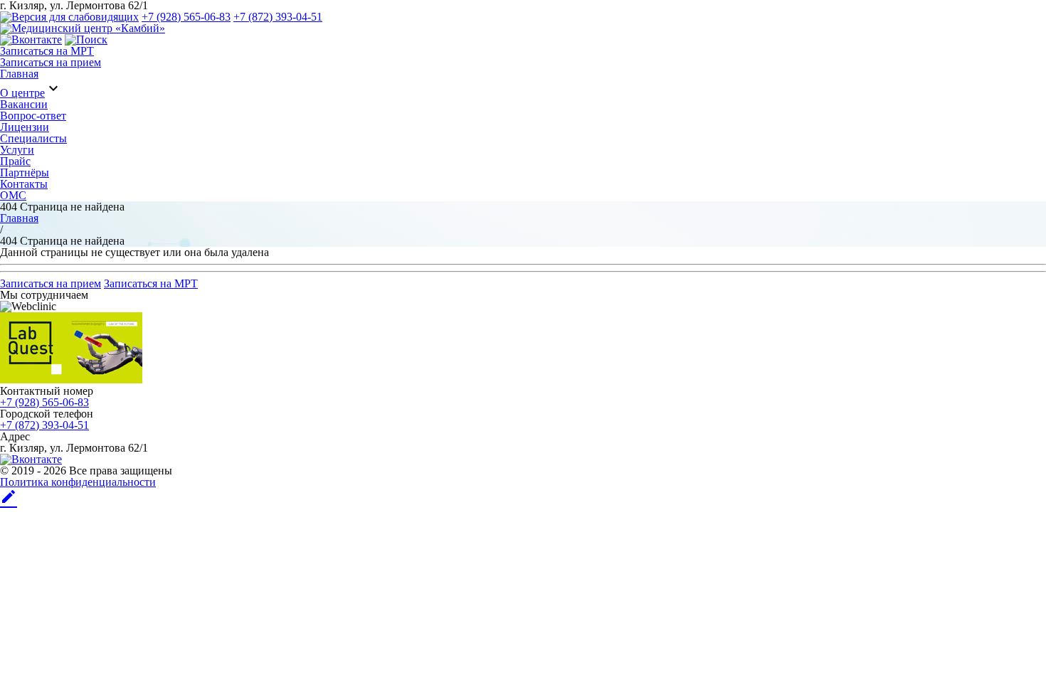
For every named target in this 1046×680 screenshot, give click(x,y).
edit (8, 496)
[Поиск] (86, 39)
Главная (19, 74)
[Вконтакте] (31, 39)
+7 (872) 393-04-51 (277, 17)
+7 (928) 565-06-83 (186, 17)
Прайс (15, 161)
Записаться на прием (50, 62)
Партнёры (24, 172)
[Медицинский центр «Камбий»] (82, 28)
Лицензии (24, 127)
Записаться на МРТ (47, 51)
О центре (22, 93)
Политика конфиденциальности (78, 482)
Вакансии (24, 104)
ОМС (13, 195)
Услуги (17, 150)
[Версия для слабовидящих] (69, 17)
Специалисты (33, 138)
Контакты (24, 184)
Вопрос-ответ (33, 116)
